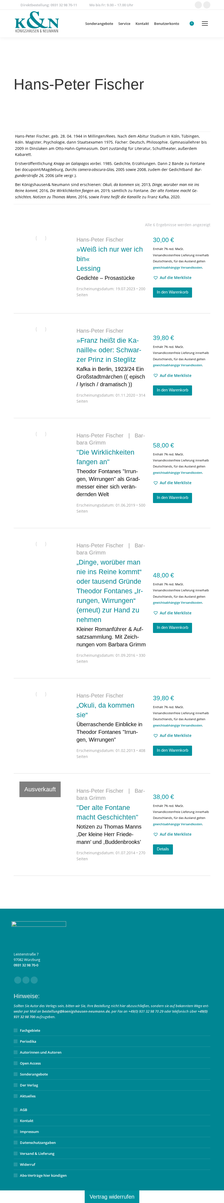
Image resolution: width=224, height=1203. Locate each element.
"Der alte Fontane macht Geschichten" (109, 824)
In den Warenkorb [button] (172, 292)
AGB (23, 1109)
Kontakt (26, 1120)
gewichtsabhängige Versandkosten (177, 267)
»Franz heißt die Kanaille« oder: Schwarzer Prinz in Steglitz (110, 361)
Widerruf (27, 1164)
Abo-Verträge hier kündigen (43, 1175)
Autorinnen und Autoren (40, 1052)
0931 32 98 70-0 (26, 965)
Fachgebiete (30, 1030)
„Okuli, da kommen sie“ (109, 722)
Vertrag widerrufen (112, 1197)
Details (163, 849)
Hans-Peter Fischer (99, 240)
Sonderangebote (34, 1074)
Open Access (30, 1063)
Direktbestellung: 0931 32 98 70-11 (48, 4)
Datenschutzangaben (38, 1142)
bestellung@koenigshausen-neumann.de (76, 1011)
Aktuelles (28, 1096)
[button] (172, 278)
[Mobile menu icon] (204, 23)
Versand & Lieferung (37, 1153)
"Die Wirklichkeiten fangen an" (108, 472)
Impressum (29, 1131)
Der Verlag (29, 1085)
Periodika (28, 1041)
